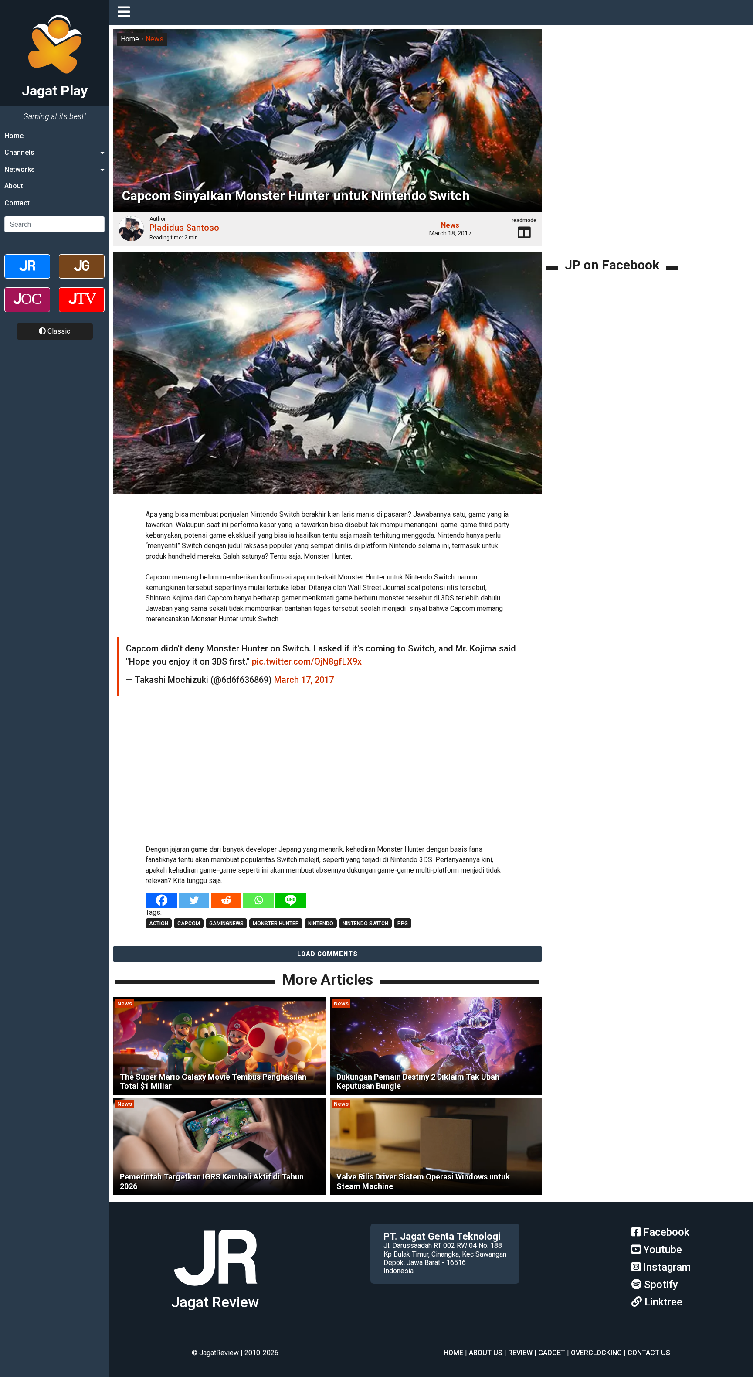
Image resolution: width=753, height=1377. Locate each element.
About (13, 186)
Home (14, 136)
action (158, 923)
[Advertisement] (328, 774)
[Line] (290, 900)
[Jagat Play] (215, 1289)
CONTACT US (649, 1353)
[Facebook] (161, 900)
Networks (19, 169)
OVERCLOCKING (596, 1353)
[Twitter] (194, 900)
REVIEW (520, 1353)
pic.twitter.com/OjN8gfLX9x (307, 661)
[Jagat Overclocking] (27, 307)
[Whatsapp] (258, 900)
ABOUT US (485, 1353)
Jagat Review (215, 1302)
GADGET (551, 1353)
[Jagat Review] (27, 274)
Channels (19, 152)
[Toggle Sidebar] (126, 12)
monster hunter (276, 923)
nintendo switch (365, 923)
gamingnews (226, 923)
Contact (17, 203)
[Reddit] (226, 900)
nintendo (320, 923)
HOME (453, 1353)
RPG (402, 923)
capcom (188, 923)
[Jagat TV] (81, 307)
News (154, 39)
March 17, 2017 (304, 680)
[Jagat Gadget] (81, 274)
